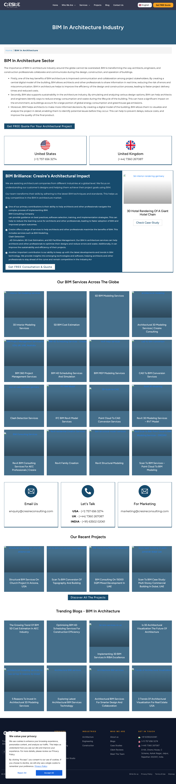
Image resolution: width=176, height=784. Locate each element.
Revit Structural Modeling (109, 463)
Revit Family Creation (67, 463)
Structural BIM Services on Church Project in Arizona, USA (24, 583)
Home (9, 50)
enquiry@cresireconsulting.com (31, 511)
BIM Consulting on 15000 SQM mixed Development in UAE (109, 583)
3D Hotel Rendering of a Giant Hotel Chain (147, 212)
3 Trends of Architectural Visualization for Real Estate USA (152, 702)
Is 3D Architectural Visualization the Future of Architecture (152, 628)
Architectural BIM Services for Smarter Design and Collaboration (109, 702)
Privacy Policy (41, 766)
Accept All (49, 773)
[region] (36, 755)
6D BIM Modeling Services (109, 295)
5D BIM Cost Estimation (67, 324)
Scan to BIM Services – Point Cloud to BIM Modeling (152, 466)
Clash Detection (17, 236)
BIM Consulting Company (21, 214)
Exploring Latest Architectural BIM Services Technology (66, 702)
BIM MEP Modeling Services (109, 373)
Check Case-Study (147, 222)
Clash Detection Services (24, 418)
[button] (74, 5)
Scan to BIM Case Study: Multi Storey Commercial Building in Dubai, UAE (152, 583)
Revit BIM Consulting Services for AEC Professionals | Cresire (24, 466)
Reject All (22, 773)
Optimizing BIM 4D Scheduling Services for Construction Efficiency (66, 628)
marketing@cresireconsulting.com (145, 511)
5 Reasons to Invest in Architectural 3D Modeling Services (24, 702)
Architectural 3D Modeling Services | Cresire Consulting (152, 328)
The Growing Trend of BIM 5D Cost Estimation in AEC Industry (24, 628)
